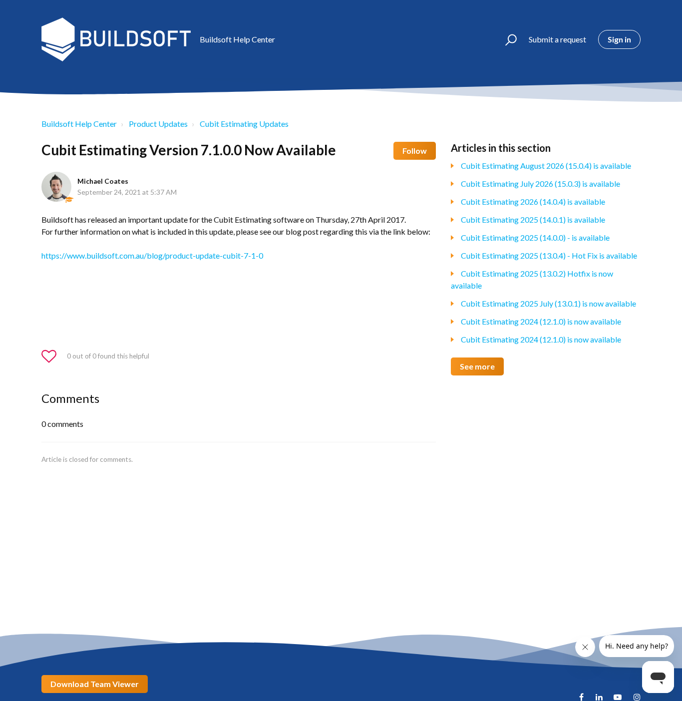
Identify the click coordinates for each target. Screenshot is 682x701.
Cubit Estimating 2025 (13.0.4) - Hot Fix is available (549, 255)
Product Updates (158, 123)
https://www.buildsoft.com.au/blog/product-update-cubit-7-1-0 (152, 255)
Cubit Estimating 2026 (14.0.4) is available (533, 201)
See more (477, 366)
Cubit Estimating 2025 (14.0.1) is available (533, 219)
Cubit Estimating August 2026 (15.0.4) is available (546, 165)
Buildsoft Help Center (79, 123)
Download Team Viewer (94, 684)
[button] (506, 39)
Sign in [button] (619, 39)
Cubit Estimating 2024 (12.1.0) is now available (541, 321)
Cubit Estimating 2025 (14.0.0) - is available (535, 237)
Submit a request (557, 39)
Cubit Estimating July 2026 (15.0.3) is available (540, 183)
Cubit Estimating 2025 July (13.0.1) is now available (548, 303)
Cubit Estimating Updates (244, 123)
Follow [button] (414, 150)
